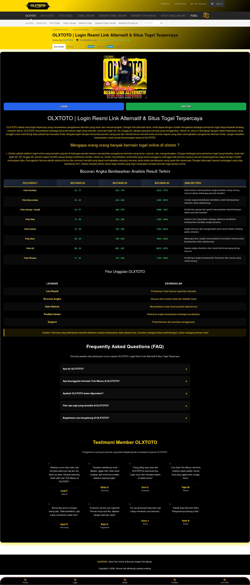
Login (75, 582)
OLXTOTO (29, 23)
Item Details (59, 46)
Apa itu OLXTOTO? (125, 368)
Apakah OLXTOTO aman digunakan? (125, 393)
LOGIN (64, 106)
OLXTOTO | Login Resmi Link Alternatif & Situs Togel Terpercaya (118, 29)
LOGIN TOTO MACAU (80, 29)
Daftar (124, 582)
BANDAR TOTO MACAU (128, 23)
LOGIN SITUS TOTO (60, 29)
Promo (25, 582)
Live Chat (225, 582)
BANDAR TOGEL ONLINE (105, 23)
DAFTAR (186, 106)
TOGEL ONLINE (69, 23)
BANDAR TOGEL (85, 23)
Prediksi (175, 582)
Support (119, 46)
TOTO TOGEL (54, 23)
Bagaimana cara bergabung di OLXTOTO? (125, 417)
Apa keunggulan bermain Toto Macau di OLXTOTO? (125, 381)
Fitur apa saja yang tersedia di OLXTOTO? (125, 405)
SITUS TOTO (41, 23)
